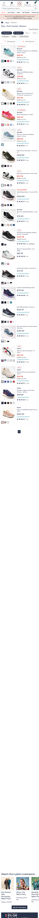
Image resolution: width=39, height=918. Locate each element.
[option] (19, 17)
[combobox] (18, 8)
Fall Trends (25, 12)
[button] (3, 4)
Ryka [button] (14, 36)
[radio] (2, 61)
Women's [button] (6, 36)
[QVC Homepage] (2, 22)
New (18, 12)
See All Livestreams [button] (19, 907)
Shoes (7, 22)
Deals (3, 12)
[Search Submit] (35, 8)
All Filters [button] (11, 41)
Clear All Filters (33, 29)
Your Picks (11, 12)
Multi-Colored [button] (24, 36)
